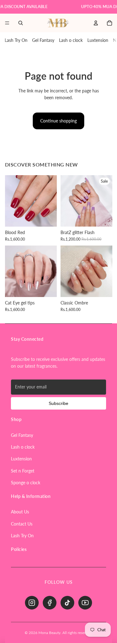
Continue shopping (58, 120)
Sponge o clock (25, 482)
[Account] (96, 23)
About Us (20, 511)
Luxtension (97, 40)
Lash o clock (71, 40)
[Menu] (7, 23)
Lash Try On (16, 40)
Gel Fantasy (43, 40)
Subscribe (58, 403)
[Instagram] (32, 603)
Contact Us (21, 523)
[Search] (20, 23)
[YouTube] (85, 603)
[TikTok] (67, 603)
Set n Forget (22, 470)
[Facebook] (49, 603)
